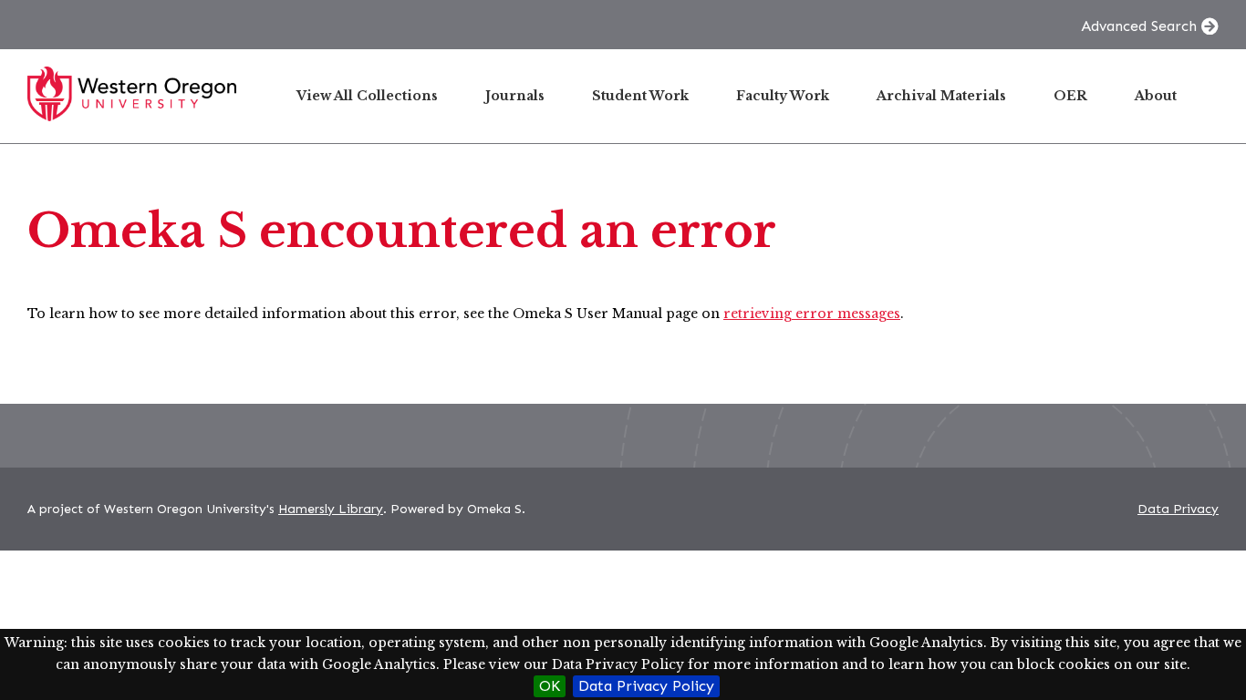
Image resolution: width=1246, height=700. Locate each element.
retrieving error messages (811, 313)
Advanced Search (1139, 26)
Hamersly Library (330, 509)
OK (549, 686)
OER (1070, 96)
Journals (515, 96)
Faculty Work (782, 96)
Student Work (640, 96)
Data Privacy (1178, 509)
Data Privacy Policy (646, 686)
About (1156, 96)
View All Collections (367, 96)
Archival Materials (941, 96)
